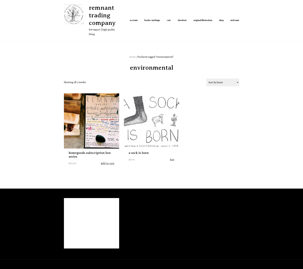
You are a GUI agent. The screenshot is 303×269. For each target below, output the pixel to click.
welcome (235, 20)
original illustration (202, 20)
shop (221, 20)
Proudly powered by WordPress (81, 264)
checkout (182, 20)
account (134, 20)
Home (133, 57)
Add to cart (107, 163)
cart (169, 20)
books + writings (152, 20)
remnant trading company (102, 15)
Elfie (110, 264)
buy (172, 159)
